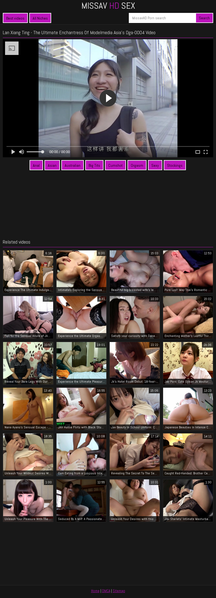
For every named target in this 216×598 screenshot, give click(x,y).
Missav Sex (108, 5)
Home (95, 590)
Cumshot (115, 165)
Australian (72, 165)
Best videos (15, 18)
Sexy (155, 165)
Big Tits (94, 165)
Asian (52, 165)
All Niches (40, 18)
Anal (36, 165)
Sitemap (119, 590)
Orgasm (137, 165)
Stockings (175, 165)
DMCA (106, 590)
